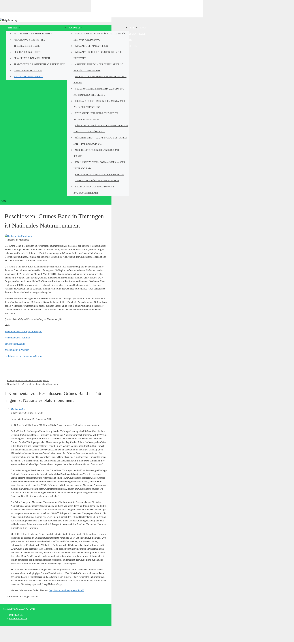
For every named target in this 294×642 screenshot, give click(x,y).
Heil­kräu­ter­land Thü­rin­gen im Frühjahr (23, 331)
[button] (4, 201)
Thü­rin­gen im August (15, 343)
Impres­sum (16, 615)
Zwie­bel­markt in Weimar (17, 350)
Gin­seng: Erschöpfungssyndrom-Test (97, 180)
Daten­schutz (18, 618)
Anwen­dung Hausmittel (29, 39)
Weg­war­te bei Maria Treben (91, 46)
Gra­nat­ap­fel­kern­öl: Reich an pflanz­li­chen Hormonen (32, 384)
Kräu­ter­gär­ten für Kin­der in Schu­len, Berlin (28, 380)
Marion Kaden (18, 409)
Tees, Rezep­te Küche (27, 46)
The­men (13, 27)
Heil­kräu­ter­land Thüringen (17, 337)
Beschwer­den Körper (27, 52)
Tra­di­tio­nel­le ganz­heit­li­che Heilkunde (39, 64)
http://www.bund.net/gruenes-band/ (66, 590)
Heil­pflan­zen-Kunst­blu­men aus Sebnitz (23, 356)
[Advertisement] (147, 8)
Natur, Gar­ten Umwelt (28, 76)
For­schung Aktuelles (28, 70)
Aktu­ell (75, 27)
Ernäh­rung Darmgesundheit (32, 58)
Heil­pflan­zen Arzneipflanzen (33, 33)
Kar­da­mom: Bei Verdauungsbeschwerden (99, 174)
